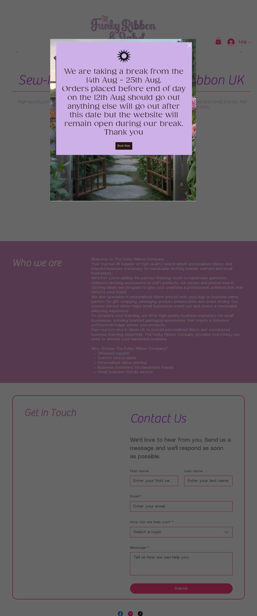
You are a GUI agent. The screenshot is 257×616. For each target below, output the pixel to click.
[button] (189, 45)
